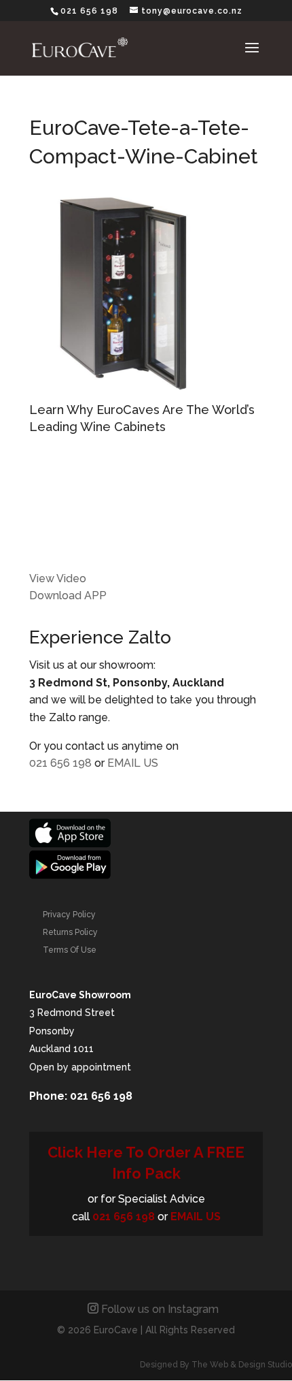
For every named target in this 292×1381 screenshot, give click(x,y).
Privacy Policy (69, 914)
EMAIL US (132, 763)
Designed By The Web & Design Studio (216, 1364)
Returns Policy (70, 932)
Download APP (68, 595)
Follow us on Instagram (160, 1309)
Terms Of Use (69, 950)
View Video (57, 578)
